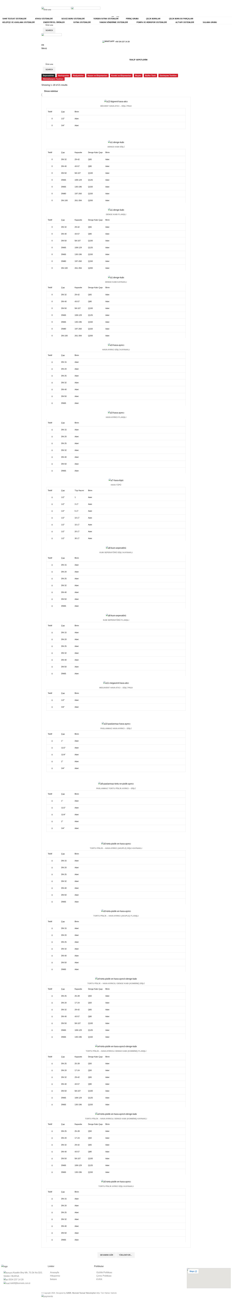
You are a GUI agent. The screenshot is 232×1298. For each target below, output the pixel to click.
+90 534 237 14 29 (122, 42)
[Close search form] (3, 3)
